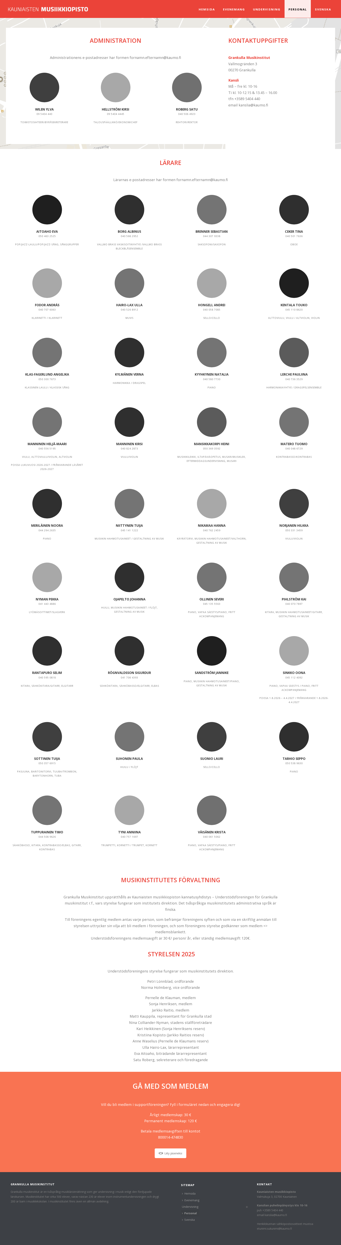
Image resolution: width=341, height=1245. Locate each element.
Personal (298, 9)
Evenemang (234, 9)
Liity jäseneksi (173, 1153)
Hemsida (207, 9)
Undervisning (266, 9)
